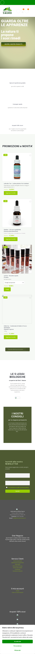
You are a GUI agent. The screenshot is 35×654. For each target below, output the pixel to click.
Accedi (17, 590)
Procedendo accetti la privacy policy (18, 487)
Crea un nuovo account (17, 592)
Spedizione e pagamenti (17, 562)
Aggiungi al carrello (11, 193)
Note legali (17, 564)
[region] (17, 639)
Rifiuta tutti (17, 650)
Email (7, 479)
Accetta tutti (17, 641)
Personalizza (17, 646)
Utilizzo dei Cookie (17, 567)
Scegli (7, 289)
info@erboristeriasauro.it (19, 518)
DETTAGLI (25, 35)
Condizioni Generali (17, 571)
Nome (7, 472)
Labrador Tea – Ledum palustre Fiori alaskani (16, 183)
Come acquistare (17, 561)
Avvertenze (17, 569)
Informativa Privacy (17, 566)
